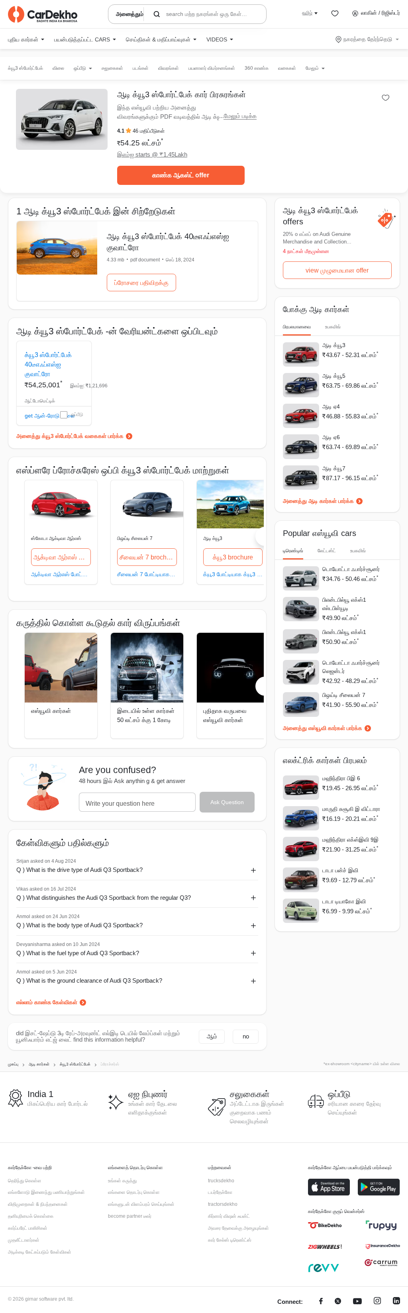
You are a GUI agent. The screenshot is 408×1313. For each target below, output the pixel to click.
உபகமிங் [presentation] (333, 327)
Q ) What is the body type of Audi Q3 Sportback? (79, 925)
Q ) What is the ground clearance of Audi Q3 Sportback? (89, 980)
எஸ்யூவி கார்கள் (51, 710)
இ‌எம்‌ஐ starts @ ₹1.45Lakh (152, 154)
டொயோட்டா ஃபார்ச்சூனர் (351, 569)
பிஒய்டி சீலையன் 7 (135, 538)
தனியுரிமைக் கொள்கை (30, 1216)
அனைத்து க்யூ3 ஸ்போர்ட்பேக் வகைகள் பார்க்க (70, 436)
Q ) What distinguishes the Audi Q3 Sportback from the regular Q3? (103, 897)
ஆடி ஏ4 (331, 406)
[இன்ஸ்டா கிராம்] (377, 1302)
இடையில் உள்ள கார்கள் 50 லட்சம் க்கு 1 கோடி (146, 715)
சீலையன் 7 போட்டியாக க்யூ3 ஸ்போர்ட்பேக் (147, 574)
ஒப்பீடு (77, 414)
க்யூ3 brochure (233, 557)
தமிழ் (307, 13)
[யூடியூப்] (357, 1302)
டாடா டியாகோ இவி (344, 901)
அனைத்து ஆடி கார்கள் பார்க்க (318, 501)
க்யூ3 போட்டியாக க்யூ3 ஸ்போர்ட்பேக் (233, 574)
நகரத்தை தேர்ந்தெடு (367, 39)
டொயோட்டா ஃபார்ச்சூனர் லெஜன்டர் (351, 666)
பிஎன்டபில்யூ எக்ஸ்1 (344, 632)
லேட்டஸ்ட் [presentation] (327, 550)
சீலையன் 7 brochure (148, 557)
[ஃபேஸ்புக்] (321, 1302)
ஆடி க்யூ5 (333, 376)
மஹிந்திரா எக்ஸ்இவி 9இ (350, 839)
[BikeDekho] (325, 1225)
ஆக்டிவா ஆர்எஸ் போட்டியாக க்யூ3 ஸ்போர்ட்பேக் (61, 574)
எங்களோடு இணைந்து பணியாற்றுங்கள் (46, 1192)
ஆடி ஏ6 (331, 437)
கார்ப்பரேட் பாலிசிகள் (27, 1228)
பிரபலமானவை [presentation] (297, 327)
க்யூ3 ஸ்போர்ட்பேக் (25, 68)
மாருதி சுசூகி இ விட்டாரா (351, 809)
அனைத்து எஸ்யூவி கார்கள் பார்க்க (322, 728)
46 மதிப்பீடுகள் (149, 131)
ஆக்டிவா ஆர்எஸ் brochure (62, 557)
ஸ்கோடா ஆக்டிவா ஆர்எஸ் (56, 538)
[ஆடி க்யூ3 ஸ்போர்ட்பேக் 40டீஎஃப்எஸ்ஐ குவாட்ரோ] (57, 248)
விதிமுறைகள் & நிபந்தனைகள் (38, 1204)
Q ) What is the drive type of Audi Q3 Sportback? (79, 869)
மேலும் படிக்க (240, 115)
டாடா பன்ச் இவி (340, 870)
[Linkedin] (396, 1302)
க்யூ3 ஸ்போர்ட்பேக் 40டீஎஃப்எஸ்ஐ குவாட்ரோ (48, 364)
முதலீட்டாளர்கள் (23, 1240)
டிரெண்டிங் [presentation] (293, 550)
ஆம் (212, 1036)
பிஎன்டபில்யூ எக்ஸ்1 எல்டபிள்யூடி (344, 604)
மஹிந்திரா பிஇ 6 (341, 778)
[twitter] (338, 1302)
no (246, 1036)
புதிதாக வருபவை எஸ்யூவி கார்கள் (225, 715)
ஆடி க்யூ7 (333, 468)
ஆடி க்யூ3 (212, 538)
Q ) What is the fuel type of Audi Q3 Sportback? (77, 953)
